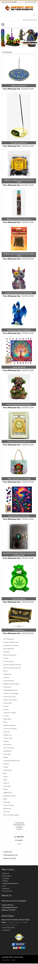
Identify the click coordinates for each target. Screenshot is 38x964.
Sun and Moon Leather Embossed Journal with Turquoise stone (19, 554)
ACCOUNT (29, 2)
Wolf (5, 773)
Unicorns (6, 783)
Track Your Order (9, 927)
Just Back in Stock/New (10, 645)
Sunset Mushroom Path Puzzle (18, 516)
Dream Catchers (8, 805)
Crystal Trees (7, 738)
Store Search (7, 876)
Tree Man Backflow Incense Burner (19, 404)
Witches (6, 741)
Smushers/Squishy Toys (11, 642)
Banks (5, 799)
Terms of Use (6, 960)
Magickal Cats (7, 792)
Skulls (5, 780)
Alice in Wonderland (9, 655)
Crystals (6, 716)
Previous (2, 37)
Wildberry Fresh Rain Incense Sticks (18, 219)
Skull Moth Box (18, 630)
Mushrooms (7, 687)
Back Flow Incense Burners (12, 668)
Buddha (5, 757)
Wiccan (5, 789)
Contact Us (6, 930)
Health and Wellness (10, 725)
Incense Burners (8, 680)
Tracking (6, 878)
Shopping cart (20, 823)
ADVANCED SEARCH (30, 20)
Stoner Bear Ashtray (19, 599)
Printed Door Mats (9, 696)
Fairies (5, 776)
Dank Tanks (7, 754)
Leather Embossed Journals (12, 664)
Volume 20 (6, 652)
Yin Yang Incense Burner (19, 143)
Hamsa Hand (7, 744)
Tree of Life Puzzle (18, 367)
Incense (6, 706)
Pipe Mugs (6, 802)
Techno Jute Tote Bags (10, 693)
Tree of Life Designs (10, 728)
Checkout (6, 888)
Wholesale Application (10, 883)
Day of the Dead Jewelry (11, 815)
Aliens (5, 722)
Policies (5, 881)
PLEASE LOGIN (27, 89)
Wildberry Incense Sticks (11, 684)
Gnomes (6, 709)
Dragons (6, 764)
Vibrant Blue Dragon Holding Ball (19, 330)
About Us (6, 873)
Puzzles (5, 658)
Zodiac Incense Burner (19, 86)
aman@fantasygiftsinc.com (15, 922)
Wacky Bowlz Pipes (9, 796)
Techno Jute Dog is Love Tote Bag (19, 479)
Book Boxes (7, 808)
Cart (4, 886)
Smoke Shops (7, 770)
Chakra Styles (7, 703)
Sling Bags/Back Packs (10, 690)
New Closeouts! (8, 661)
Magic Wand (7, 719)
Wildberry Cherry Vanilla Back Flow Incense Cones (19, 255)
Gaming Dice (7, 674)
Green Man (7, 786)
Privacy (14, 960)
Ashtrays (6, 677)
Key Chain (6, 812)
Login (19, 844)
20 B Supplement (8, 648)
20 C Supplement (8, 639)
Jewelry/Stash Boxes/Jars (11, 760)
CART (34, 2)
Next (36, 37)
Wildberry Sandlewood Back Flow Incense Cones (19, 181)
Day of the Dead (8, 748)
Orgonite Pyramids (9, 712)
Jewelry (5, 767)
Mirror (5, 671)
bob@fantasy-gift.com (10, 925)
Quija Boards (7, 751)
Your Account (7, 891)
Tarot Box (6, 732)
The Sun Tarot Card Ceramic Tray (18, 441)
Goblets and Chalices (10, 700)
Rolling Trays (7, 735)
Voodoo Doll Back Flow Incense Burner (18, 293)
